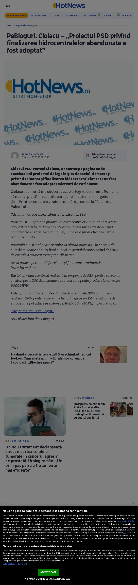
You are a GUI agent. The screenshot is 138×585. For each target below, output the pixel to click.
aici (124, 532)
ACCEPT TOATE (48, 572)
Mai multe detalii (126, 521)
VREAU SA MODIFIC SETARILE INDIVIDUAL (47, 578)
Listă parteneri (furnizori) (15, 564)
